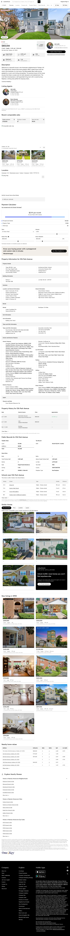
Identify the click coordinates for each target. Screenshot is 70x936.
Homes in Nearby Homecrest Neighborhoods (15, 778)
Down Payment (39, 236)
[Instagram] (67, 867)
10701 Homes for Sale (7, 822)
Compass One (22, 882)
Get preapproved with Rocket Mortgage (56, 54)
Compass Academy (23, 893)
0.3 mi (64, 485)
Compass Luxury (23, 886)
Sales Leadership (6, 875)
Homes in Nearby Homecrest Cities (12, 799)
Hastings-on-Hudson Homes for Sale (10, 804)
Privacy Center (39, 882)
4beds (3, 48)
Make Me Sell (22, 884)
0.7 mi (64, 488)
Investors (4, 877)
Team (3, 873)
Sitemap (21, 919)
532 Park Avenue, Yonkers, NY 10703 (11, 753)
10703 (16, 50)
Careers (3, 882)
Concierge (21, 871)
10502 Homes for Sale (7, 830)
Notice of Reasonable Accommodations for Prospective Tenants (49, 924)
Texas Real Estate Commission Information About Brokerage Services (50, 918)
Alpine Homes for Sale (7, 807)
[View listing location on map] (41, 45)
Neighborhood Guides (24, 902)
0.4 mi (64, 491)
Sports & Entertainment (24, 908)
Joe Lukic (57, 44)
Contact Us (4, 884)
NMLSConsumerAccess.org (58, 929)
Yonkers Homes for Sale (8, 802)
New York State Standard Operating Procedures (46, 923)
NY (8, 173)
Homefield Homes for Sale (8, 792)
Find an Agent (22, 888)
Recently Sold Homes (24, 917)
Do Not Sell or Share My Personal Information (47, 881)
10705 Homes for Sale (7, 833)
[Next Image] (32, 522)
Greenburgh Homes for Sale (9, 787)
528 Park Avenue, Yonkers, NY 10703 (11, 759)
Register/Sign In (65, 1)
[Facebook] (67, 870)
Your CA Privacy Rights (55, 886)
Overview (11, 5)
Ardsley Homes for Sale (8, 813)
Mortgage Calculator (24, 891)
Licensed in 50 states (40, 930)
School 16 (11, 485)
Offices (3, 886)
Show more (5, 795)
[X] (67, 873)
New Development (23, 904)
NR (4, 494)
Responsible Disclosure (57, 882)
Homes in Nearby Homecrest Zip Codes (14, 819)
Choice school (43, 485)
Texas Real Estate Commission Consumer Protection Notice (48, 919)
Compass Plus (22, 895)
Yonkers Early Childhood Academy (17, 494)
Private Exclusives (23, 873)
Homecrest (26, 173)
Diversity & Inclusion (23, 899)
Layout (27, 508)
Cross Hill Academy (14, 491)
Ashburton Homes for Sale (8, 781)
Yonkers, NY (11, 50)
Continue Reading (6, 81)
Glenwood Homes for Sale (8, 784)
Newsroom (4, 888)
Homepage (4, 173)
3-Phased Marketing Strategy (26, 877)
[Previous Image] (4, 522)
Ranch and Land (23, 913)
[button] (1, 1)
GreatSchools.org (23, 499)
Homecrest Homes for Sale (8, 789)
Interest (37, 229)
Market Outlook (22, 879)
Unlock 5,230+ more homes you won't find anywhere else (51, 575)
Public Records (41, 5)
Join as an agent (6, 879)
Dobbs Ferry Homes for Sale (9, 810)
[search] (39, 1)
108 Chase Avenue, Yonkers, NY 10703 (11, 762)
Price (14, 508)
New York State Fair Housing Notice (43, 921)
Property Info (24, 5)
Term (3, 229)
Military (20, 910)
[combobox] (25, 1)
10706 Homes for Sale (7, 828)
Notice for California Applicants (55, 884)
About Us (4, 871)
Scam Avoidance (47, 882)
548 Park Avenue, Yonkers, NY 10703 (11, 756)
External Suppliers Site (24, 915)
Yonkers (21, 173)
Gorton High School (14, 488)
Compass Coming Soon (24, 875)
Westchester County (14, 173)
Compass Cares (22, 897)
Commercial (21, 906)
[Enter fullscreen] (43, 176)
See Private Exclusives (44, 584)
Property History (33, 5)
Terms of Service (62, 881)
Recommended (6, 508)
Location (17, 5)
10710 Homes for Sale (7, 825)
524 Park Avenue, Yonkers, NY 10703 (11, 765)
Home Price (4, 236)
